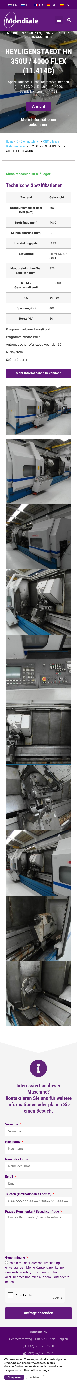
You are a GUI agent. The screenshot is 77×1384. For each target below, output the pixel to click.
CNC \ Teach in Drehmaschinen (47, 35)
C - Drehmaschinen (24, 33)
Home (9, 141)
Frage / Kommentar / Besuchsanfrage (32, 1211)
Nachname (13, 1142)
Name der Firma (16, 1159)
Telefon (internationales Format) (28, 1194)
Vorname (12, 1124)
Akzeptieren (14, 1377)
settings (44, 1370)
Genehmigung (15, 1257)
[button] (59, 20)
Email (9, 1176)
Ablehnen (35, 1377)
